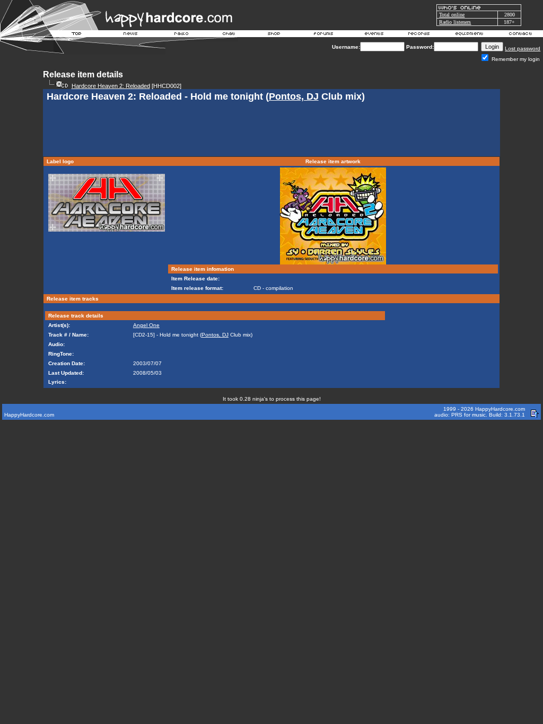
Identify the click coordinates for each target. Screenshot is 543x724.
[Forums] (323, 35)
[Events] (374, 35)
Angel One (146, 325)
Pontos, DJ (294, 96)
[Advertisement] (271, 130)
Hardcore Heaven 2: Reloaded (111, 86)
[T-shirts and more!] (274, 35)
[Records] (419, 35)
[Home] (76, 35)
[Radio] (181, 35)
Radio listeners (455, 22)
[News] (129, 35)
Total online (452, 14)
